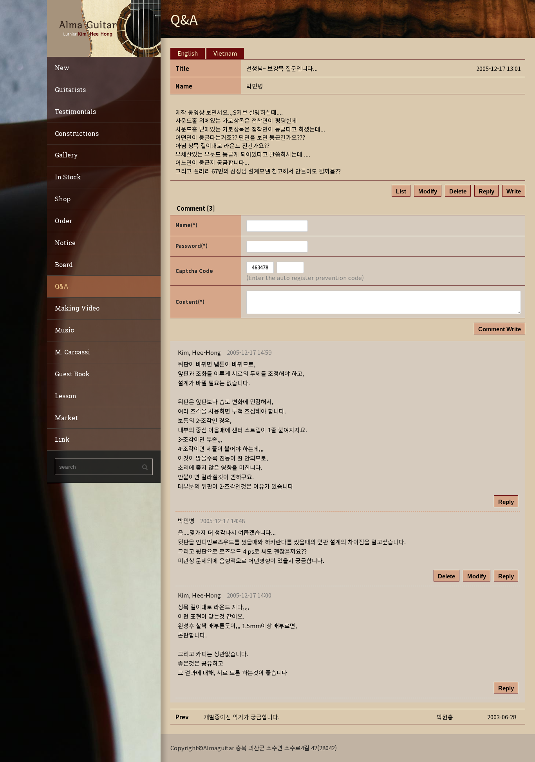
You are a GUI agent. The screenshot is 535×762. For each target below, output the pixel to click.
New (62, 67)
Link (62, 439)
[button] (199, 352)
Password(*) (191, 245)
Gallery (66, 155)
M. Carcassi (72, 352)
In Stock (68, 177)
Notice (65, 242)
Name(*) (186, 225)
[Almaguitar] (104, 27)
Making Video (77, 308)
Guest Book (72, 374)
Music (64, 330)
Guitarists (70, 89)
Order (63, 221)
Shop (62, 199)
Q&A (62, 286)
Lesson (65, 396)
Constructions (77, 133)
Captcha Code (194, 270)
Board (64, 264)
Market (66, 418)
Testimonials (75, 111)
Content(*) (189, 301)
